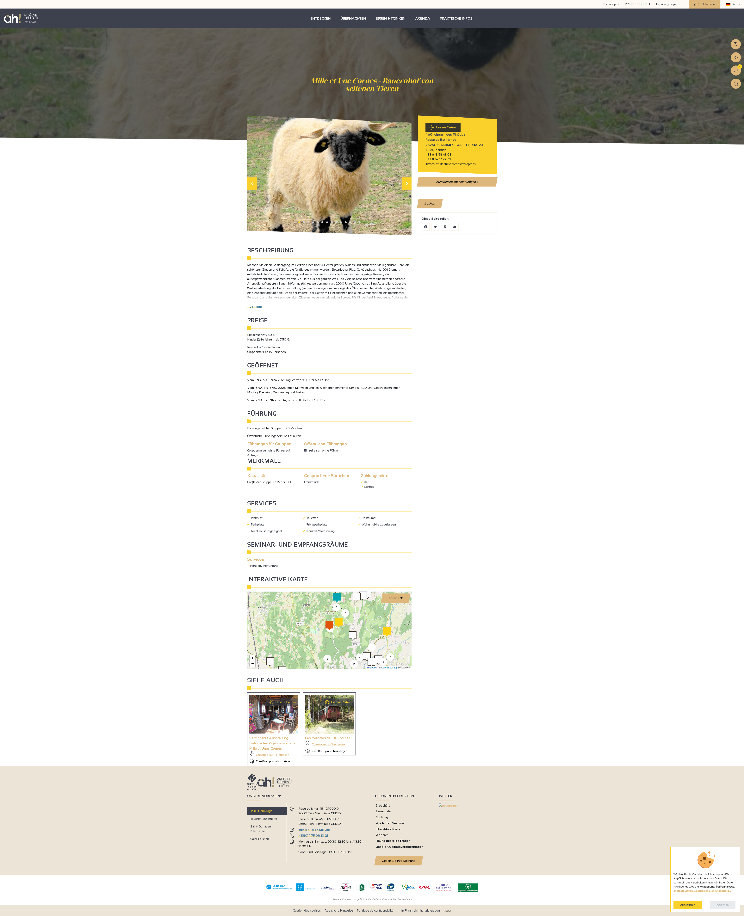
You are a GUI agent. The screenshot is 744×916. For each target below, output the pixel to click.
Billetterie (708, 4)
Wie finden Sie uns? (390, 823)
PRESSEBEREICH (637, 4)
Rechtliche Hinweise (339, 910)
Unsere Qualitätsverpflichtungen (399, 846)
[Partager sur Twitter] (435, 227)
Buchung (382, 817)
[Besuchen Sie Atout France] (375, 887)
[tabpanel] (329, 831)
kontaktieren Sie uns (314, 829)
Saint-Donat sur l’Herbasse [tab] (261, 829)
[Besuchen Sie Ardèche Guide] (327, 890)
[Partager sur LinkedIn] (445, 227)
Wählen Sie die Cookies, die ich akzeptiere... (702, 890)
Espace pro (611, 4)
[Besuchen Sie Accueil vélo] (362, 890)
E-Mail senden (435, 149)
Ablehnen (723, 904)
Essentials (383, 811)
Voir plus (255, 306)
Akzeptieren (687, 904)
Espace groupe (666, 4)
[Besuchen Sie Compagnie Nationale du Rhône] (424, 887)
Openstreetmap (389, 667)
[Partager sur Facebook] (426, 227)
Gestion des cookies (307, 910)
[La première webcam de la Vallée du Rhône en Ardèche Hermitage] (736, 44)
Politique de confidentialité (375, 910)
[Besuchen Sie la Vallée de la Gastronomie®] (444, 891)
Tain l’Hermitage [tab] (261, 811)
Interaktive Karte (388, 829)
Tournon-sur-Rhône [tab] (263, 818)
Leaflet (373, 667)
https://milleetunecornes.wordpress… (451, 164)
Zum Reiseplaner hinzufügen (457, 181)
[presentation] (252, 183)
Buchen (430, 203)
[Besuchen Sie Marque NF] (390, 889)
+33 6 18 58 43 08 (438, 154)
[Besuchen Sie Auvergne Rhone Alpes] (279, 889)
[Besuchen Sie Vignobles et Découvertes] (468, 887)
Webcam (382, 835)
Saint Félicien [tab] (259, 838)
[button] (299, 222)
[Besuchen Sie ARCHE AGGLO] (345, 891)
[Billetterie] (736, 57)
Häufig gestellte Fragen (393, 840)
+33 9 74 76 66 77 (438, 159)
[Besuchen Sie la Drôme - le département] (305, 890)
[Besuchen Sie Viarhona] (408, 889)
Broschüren (384, 805)
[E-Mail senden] (455, 227)
